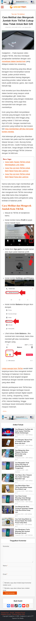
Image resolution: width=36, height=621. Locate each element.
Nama (5, 565)
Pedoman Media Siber (18, 614)
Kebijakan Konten (6, 614)
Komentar (6, 546)
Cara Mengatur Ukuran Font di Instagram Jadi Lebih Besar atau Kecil (23, 441)
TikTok (5, 411)
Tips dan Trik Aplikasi (18, 14)
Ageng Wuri (28, 27)
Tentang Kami (5, 612)
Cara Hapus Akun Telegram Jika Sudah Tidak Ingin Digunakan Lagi (23, 476)
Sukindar (17, 472)
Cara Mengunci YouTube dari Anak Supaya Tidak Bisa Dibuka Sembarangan (24, 431)
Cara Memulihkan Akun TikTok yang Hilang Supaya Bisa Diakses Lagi (23, 487)
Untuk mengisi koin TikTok (12, 369)
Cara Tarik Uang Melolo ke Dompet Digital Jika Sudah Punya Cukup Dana (23, 520)
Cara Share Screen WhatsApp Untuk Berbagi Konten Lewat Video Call (23, 497)
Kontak (12, 612)
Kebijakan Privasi (20, 612)
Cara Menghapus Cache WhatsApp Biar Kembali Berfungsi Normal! (22, 531)
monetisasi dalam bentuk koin (14, 61)
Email (5, 574)
